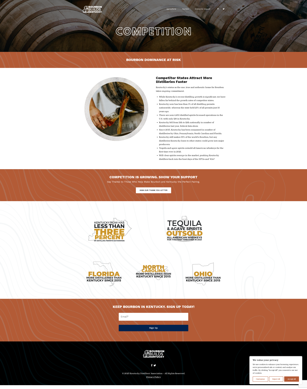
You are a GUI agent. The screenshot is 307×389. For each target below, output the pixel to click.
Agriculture (171, 9)
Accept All (292, 379)
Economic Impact (202, 9)
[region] (275, 370)
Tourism (185, 9)
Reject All (276, 379)
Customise (260, 379)
